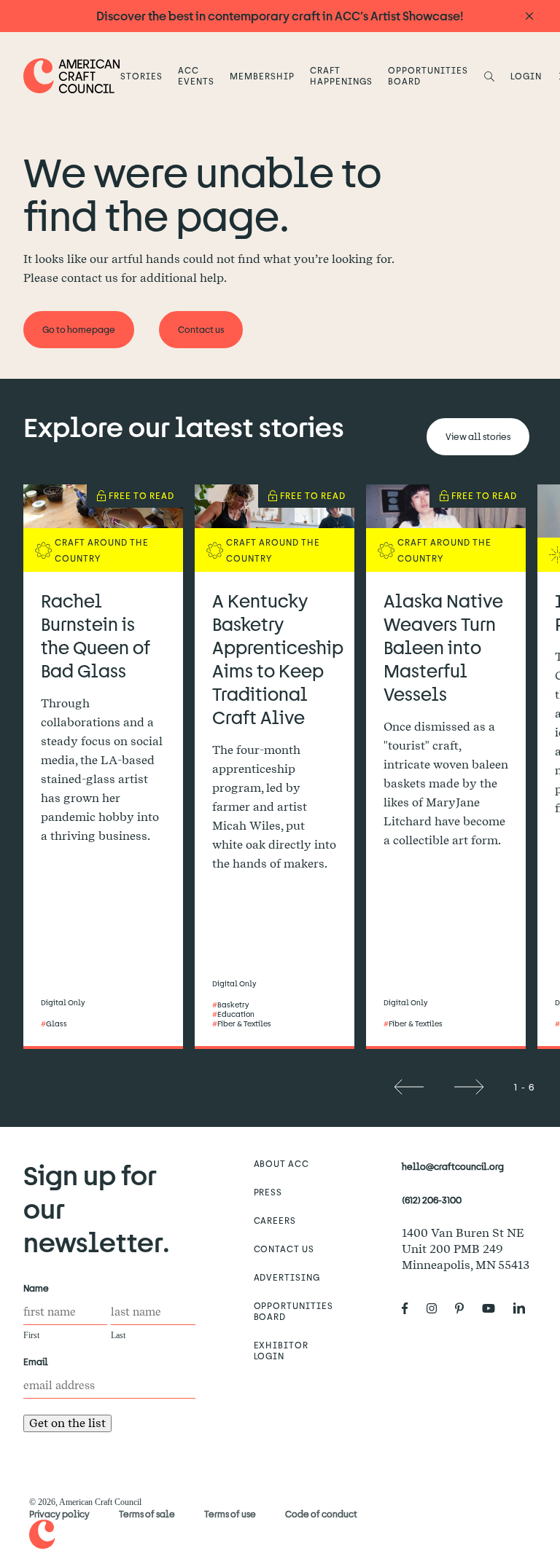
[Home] (71, 75)
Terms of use (230, 1514)
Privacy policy (59, 1514)
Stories (141, 76)
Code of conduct (321, 1514)
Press (268, 1192)
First (31, 1335)
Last (118, 1335)
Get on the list (67, 1423)
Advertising (287, 1277)
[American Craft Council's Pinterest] (465, 1309)
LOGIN (526, 76)
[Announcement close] (529, 16)
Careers (275, 1220)
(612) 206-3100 (432, 1200)
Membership (262, 76)
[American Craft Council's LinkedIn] (525, 1309)
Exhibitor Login (281, 1350)
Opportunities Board (427, 75)
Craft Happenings (341, 75)
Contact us (284, 1248)
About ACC (282, 1163)
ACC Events (196, 75)
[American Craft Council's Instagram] (437, 1309)
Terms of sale (147, 1514)
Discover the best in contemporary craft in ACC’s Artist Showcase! (280, 16)
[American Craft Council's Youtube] (494, 1309)
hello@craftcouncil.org (453, 1166)
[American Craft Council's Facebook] (411, 1309)
